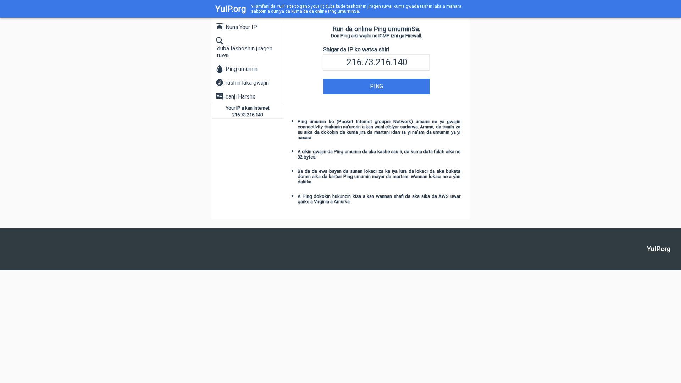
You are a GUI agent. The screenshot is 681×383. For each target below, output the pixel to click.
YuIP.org (230, 9)
